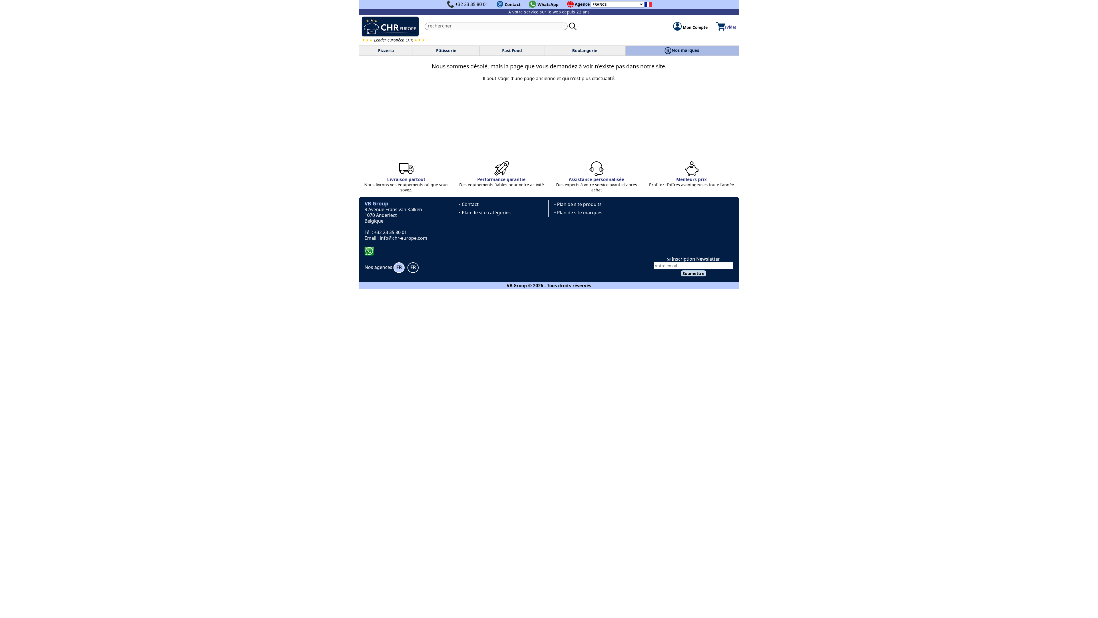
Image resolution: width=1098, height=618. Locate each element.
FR (399, 267)
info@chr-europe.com (403, 238)
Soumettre (694, 273)
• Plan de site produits (578, 204)
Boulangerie (584, 50)
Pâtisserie (446, 50)
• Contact (469, 204)
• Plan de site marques (578, 212)
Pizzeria (386, 50)
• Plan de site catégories (485, 212)
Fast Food (512, 50)
